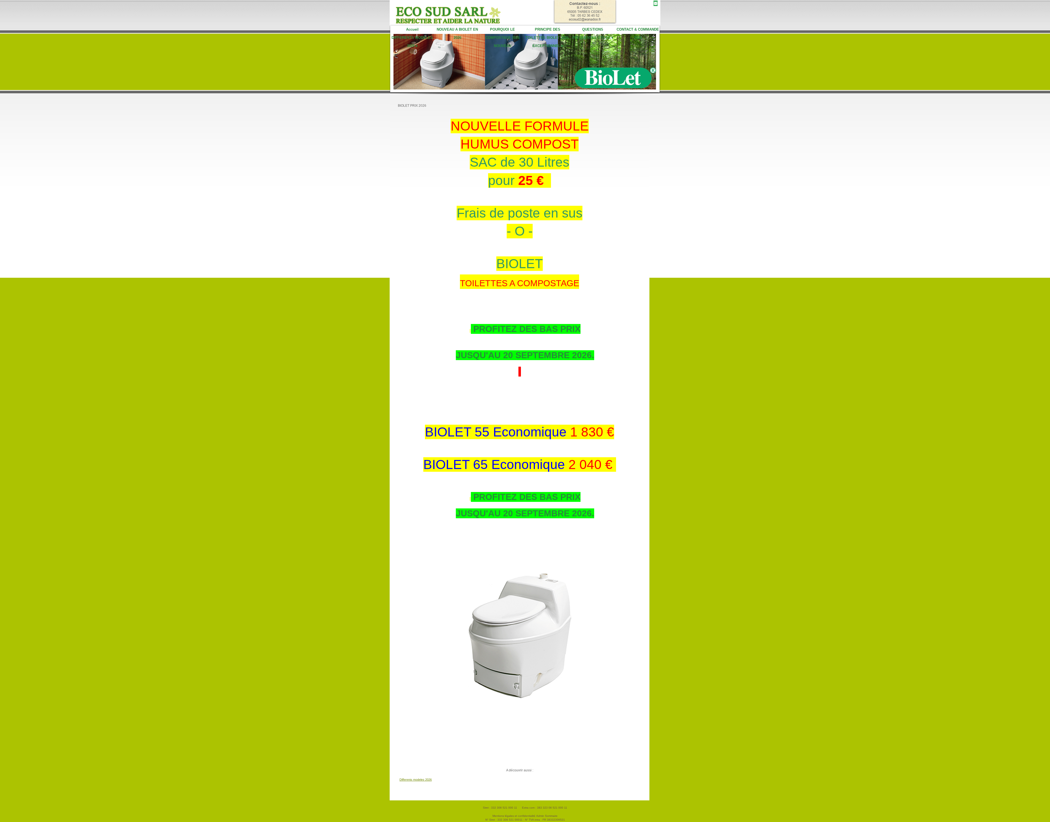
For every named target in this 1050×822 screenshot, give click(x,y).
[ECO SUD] (453, 12)
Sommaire (551, 815)
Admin (540, 815)
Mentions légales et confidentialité (513, 815)
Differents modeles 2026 (415, 779)
